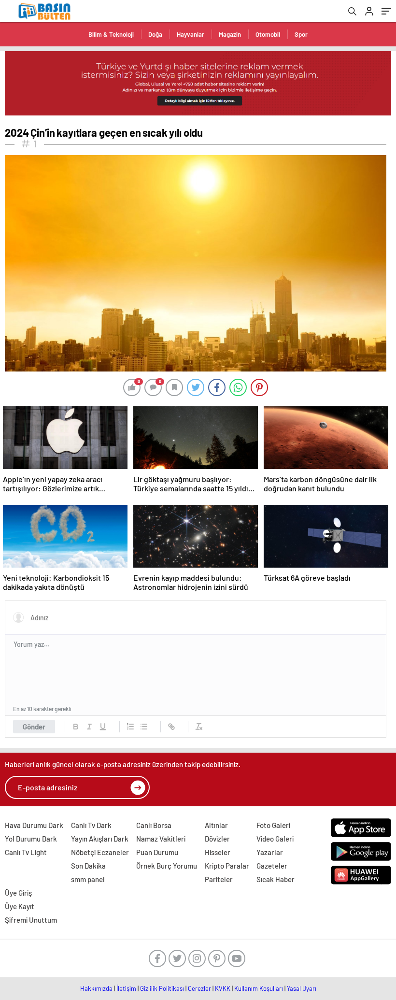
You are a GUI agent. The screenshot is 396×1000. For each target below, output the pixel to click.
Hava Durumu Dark (34, 825)
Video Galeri (275, 838)
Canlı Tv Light (26, 852)
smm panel (88, 879)
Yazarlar (269, 852)
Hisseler (217, 852)
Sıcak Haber (275, 879)
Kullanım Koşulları (258, 988)
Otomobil (267, 34)
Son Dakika (88, 865)
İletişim (126, 988)
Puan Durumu (157, 852)
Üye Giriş (18, 892)
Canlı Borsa (153, 825)
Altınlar (216, 825)
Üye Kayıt (19, 906)
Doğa (155, 34)
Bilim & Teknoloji (111, 34)
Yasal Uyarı (301, 988)
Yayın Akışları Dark (99, 838)
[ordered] (130, 726)
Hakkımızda (96, 988)
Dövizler (217, 838)
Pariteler (219, 879)
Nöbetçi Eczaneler (100, 852)
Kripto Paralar (227, 865)
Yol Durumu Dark (31, 838)
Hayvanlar (190, 34)
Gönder (34, 726)
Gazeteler (271, 865)
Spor (301, 34)
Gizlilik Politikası (162, 988)
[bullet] (144, 726)
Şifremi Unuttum (31, 919)
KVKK (222, 988)
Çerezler (199, 988)
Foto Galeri (273, 825)
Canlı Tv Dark (91, 825)
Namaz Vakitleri (160, 838)
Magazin (230, 34)
